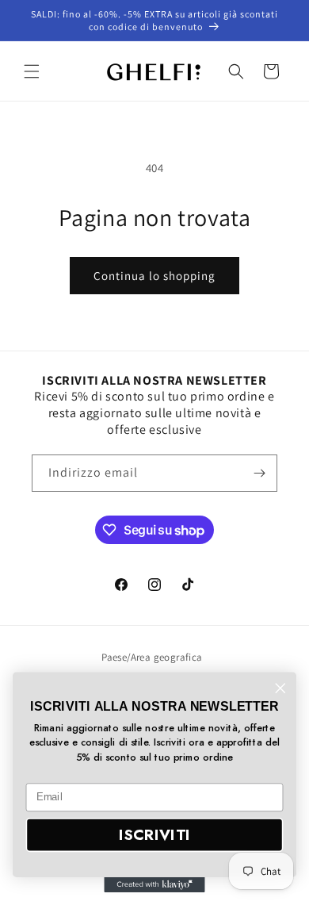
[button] (31, 71)
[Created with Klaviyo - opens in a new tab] (154, 884)
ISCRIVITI (154, 834)
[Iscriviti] (259, 473)
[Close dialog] (280, 688)
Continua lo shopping (154, 275)
